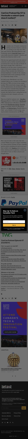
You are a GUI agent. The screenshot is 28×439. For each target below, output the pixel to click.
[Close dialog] (25, 210)
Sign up (14, 225)
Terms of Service (17, 228)
